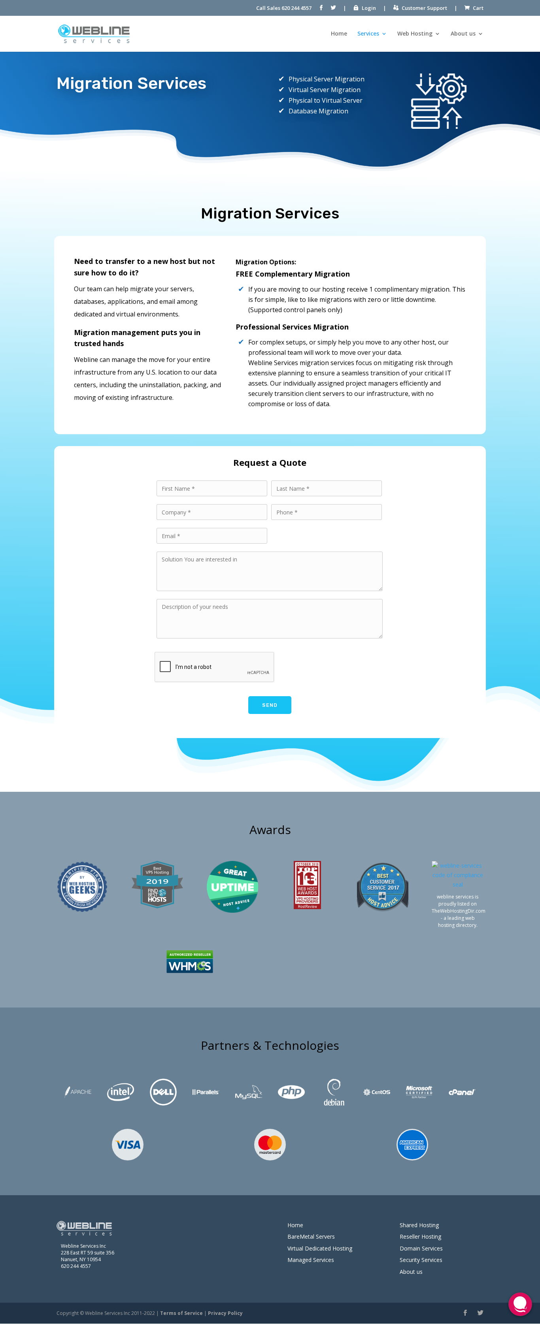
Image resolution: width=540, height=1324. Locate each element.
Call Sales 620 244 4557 (284, 7)
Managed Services (310, 1260)
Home (339, 33)
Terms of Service (181, 1313)
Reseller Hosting (420, 1236)
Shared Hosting (419, 1225)
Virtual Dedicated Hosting (319, 1248)
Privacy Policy (225, 1313)
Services (368, 33)
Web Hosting (414, 33)
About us (463, 33)
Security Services (421, 1260)
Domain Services (421, 1248)
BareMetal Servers (311, 1236)
